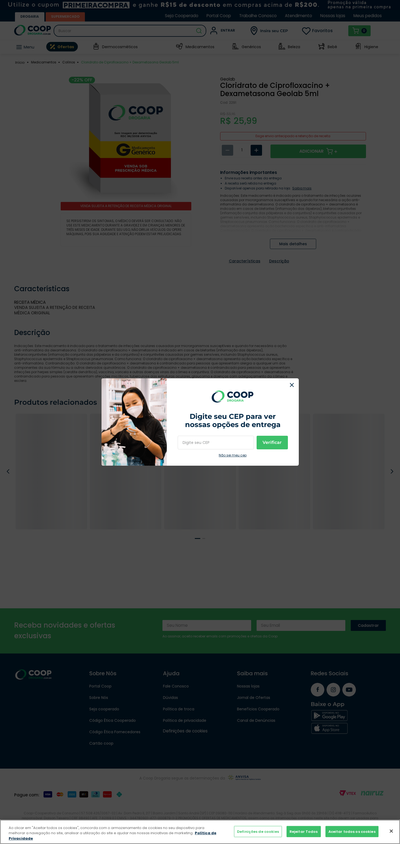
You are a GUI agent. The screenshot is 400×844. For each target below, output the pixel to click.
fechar (292, 385)
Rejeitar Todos (304, 831)
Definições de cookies (258, 831)
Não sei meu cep (233, 455)
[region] (200, 832)
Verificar (272, 442)
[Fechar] (391, 831)
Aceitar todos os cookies (352, 831)
